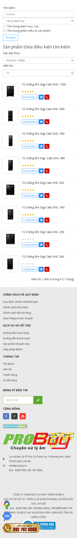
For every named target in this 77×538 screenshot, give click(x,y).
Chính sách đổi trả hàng (17, 312)
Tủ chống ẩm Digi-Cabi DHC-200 (43, 256)
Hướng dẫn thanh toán (16, 338)
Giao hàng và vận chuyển (18, 318)
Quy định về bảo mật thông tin (20, 301)
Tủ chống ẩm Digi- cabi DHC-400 (43, 158)
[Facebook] (6, 416)
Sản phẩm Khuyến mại (16, 344)
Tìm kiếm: (9, 8)
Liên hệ (7, 369)
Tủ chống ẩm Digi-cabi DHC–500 (43, 133)
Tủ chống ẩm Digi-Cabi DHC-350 (43, 183)
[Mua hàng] (41, 97)
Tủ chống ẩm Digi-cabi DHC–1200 (44, 84)
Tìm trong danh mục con (23, 26)
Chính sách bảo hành (15, 307)
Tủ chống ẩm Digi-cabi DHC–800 (43, 109)
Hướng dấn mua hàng (16, 333)
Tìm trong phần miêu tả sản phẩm (29, 30)
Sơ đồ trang (10, 380)
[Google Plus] (14, 416)
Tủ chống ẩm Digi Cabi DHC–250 (43, 232)
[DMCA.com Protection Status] (15, 426)
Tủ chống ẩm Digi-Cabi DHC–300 (43, 207)
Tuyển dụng (10, 374)
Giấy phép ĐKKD (13, 349)
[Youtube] (23, 416)
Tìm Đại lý (8, 363)
